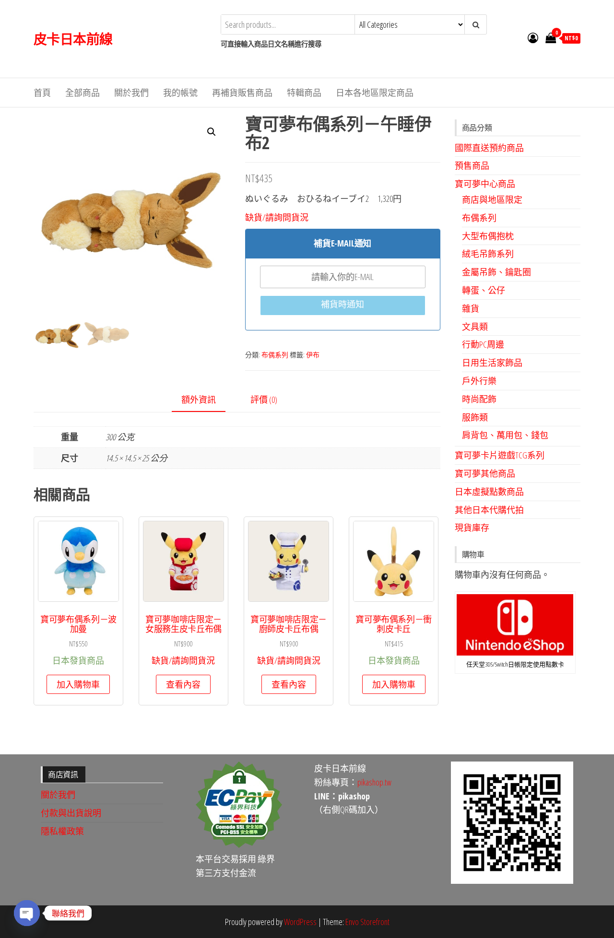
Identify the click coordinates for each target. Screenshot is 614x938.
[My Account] (533, 37)
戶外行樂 (479, 381)
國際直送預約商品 (489, 147)
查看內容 (183, 684)
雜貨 (470, 308)
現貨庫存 (472, 527)
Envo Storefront (367, 921)
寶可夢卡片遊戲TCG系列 (499, 455)
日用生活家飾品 (492, 362)
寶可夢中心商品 (485, 183)
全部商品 (82, 92)
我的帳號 (180, 92)
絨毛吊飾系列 (488, 253)
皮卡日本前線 (73, 39)
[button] (211, 132)
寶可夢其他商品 (485, 473)
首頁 (42, 92)
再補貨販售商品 (242, 92)
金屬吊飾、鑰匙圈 (496, 272)
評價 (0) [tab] (263, 399)
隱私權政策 (62, 831)
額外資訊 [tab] (198, 399)
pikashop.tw (374, 782)
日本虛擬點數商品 (489, 491)
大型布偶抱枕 (488, 236)
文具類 (475, 326)
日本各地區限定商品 (374, 92)
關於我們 (131, 92)
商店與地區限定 (492, 199)
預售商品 (472, 165)
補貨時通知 (342, 304)
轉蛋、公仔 (483, 290)
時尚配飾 (479, 399)
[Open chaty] (27, 913)
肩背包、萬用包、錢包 (505, 435)
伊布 (312, 354)
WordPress (300, 921)
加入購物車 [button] (78, 684)
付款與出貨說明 (71, 813)
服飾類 (475, 417)
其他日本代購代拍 (489, 510)
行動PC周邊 (483, 344)
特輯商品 (304, 92)
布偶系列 (274, 354)
